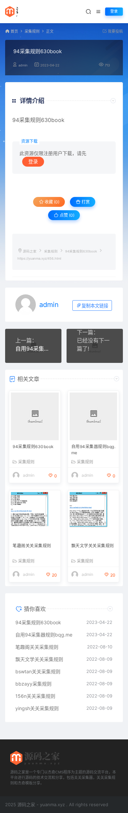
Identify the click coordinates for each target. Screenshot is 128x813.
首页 (14, 31)
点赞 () (66, 215)
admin (23, 65)
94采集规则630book (33, 446)
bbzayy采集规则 (33, 684)
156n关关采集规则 (35, 696)
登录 (114, 11)
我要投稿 (115, 31)
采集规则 (32, 31)
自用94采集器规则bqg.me (33, 348)
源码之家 (30, 251)
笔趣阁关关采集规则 (32, 545)
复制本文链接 (95, 305)
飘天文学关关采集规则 (92, 545)
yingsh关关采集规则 (37, 708)
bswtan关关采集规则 (37, 671)
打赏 (85, 201)
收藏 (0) (51, 201)
